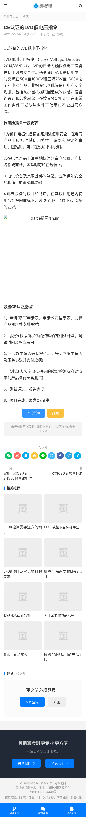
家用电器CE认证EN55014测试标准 (18, 475)
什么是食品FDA (15, 654)
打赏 (55, 413)
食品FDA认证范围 (17, 615)
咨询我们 (59, 763)
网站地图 (60, 783)
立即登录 (32, 702)
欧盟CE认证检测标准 (66, 473)
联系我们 (26, 763)
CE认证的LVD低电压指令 (31, 27)
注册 (57, 702)
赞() (57, 34)
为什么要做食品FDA (59, 615)
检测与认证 (11, 16)
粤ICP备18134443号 (43, 792)
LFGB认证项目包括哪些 (61, 527)
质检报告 (43, 6)
